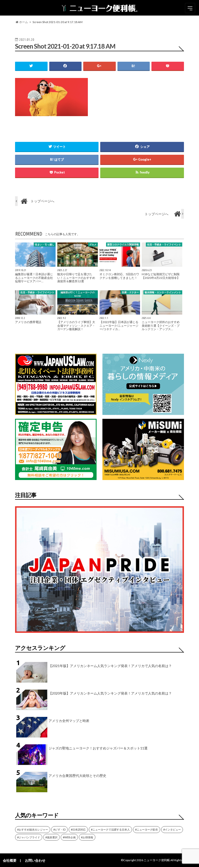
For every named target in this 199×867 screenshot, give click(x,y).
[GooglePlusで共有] (99, 66)
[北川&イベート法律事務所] (56, 412)
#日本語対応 (78, 829)
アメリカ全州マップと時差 (69, 721)
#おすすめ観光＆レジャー (32, 829)
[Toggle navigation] (190, 8)
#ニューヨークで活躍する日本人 (110, 829)
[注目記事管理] (99, 633)
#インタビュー (172, 829)
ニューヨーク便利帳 (157, 860)
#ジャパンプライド (28, 837)
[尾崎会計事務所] (56, 477)
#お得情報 (87, 837)
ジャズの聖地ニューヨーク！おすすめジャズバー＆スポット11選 (98, 748)
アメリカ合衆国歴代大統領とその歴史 (77, 775)
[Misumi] (143, 477)
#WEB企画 (69, 837)
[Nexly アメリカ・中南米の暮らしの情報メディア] (143, 412)
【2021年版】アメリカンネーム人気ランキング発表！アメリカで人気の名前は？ (110, 666)
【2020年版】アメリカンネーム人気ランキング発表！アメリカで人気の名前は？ (110, 693)
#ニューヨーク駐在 (146, 829)
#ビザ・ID (59, 829)
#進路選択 (51, 837)
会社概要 (10, 860)
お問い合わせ (35, 860)
